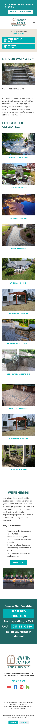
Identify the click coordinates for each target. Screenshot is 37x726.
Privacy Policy (22, 704)
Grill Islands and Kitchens (18, 374)
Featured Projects (18, 614)
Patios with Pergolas (18, 313)
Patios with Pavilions (18, 439)
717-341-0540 (18, 34)
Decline (24, 722)
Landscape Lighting (18, 218)
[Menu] (34, 22)
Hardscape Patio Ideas (18, 157)
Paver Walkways (18, 249)
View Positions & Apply (20, 12)
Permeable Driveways (18, 409)
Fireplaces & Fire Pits (18, 188)
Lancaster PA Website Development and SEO (18, 706)
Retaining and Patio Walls (18, 344)
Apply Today (18, 562)
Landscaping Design (18, 283)
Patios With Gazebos (18, 469)
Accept (13, 722)
